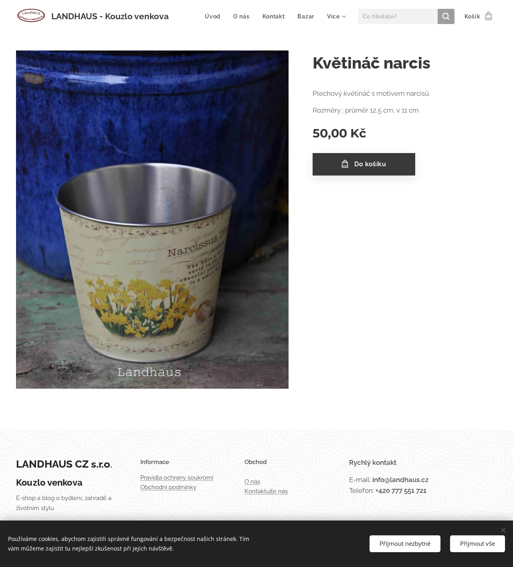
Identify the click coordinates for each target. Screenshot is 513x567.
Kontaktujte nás (266, 491)
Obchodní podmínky (168, 487)
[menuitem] (215, 16)
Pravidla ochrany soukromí (176, 477)
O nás (252, 481)
